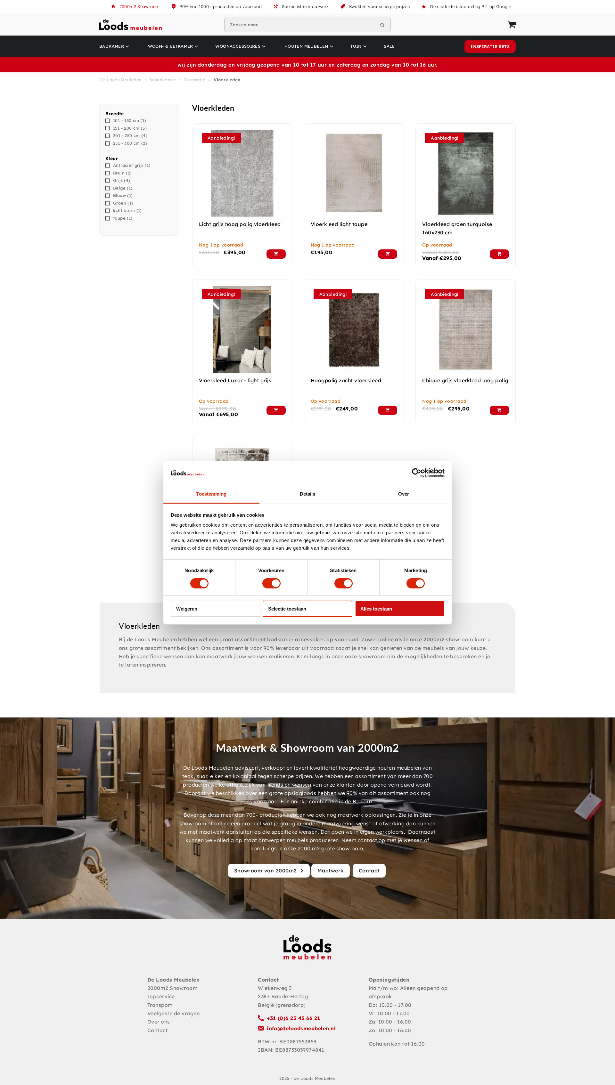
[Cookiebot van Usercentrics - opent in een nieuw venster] (417, 473)
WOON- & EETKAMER (170, 46)
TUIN (356, 46)
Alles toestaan (376, 608)
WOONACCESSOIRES (237, 46)
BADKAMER (111, 46)
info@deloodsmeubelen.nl (301, 1028)
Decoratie (195, 79)
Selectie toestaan (287, 608)
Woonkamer (163, 79)
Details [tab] (308, 494)
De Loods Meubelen (120, 79)
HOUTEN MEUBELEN (306, 46)
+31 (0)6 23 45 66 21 (293, 1018)
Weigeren (186, 608)
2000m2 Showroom (139, 6)
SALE (389, 46)
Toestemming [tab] (211, 494)
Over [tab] (403, 494)
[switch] (271, 583)
